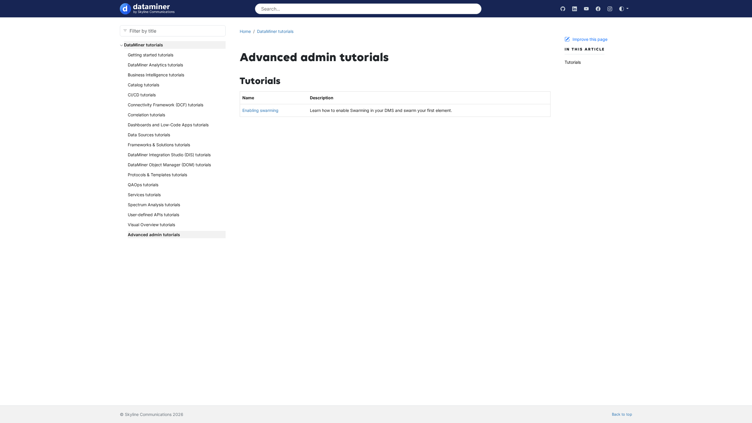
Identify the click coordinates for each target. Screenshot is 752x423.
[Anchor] (287, 81)
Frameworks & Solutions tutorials (159, 144)
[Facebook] (598, 9)
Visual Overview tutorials (151, 224)
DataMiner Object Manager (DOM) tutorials (169, 164)
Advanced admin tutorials (154, 234)
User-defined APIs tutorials (153, 214)
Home (245, 31)
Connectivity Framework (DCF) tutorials (165, 104)
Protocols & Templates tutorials (157, 174)
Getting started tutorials (150, 54)
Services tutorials (144, 194)
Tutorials (573, 62)
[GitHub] (563, 9)
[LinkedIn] (574, 9)
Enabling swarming (260, 110)
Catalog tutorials (143, 84)
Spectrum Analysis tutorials (154, 204)
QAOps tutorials (143, 184)
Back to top (622, 414)
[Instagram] (610, 9)
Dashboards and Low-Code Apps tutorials (168, 124)
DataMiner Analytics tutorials (155, 64)
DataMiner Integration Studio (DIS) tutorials (169, 154)
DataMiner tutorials (143, 44)
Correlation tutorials (146, 114)
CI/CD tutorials (142, 94)
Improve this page (590, 39)
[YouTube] (586, 9)
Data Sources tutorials (149, 134)
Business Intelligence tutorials (156, 74)
